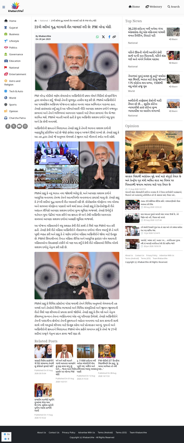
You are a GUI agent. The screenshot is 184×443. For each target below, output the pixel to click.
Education (15, 61)
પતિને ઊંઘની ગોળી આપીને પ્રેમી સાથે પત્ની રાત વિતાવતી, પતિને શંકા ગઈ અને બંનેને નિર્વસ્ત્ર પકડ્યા (147, 56)
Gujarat (13, 28)
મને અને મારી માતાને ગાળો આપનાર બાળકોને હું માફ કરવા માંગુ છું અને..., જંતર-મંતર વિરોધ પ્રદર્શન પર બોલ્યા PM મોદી (66, 367)
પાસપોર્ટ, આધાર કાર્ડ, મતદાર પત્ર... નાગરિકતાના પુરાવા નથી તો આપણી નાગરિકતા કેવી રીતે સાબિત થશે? (160, 242)
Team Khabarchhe (160, 258)
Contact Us (139, 255)
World (12, 98)
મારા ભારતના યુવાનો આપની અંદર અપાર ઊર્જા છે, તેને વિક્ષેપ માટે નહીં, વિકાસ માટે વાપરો (160, 216)
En (8, 434)
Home (136, 7)
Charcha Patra (17, 118)
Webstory (155, 7)
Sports (13, 105)
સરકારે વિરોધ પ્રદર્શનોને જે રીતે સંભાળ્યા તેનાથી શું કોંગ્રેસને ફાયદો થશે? (44, 363)
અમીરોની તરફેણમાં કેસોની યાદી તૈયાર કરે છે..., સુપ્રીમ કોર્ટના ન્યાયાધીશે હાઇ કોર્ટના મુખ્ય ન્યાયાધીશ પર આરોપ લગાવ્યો (144, 106)
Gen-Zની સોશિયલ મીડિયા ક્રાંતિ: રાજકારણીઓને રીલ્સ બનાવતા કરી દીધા (160, 203)
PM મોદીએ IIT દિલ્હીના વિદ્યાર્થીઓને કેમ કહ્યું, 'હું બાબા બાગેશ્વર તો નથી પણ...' (108, 365)
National (14, 68)
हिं (8, 439)
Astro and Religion (12, 83)
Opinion (13, 111)
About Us (129, 255)
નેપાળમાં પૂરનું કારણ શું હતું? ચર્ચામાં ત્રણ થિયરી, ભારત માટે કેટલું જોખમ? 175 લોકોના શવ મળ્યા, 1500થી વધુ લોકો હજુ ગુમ (147, 81)
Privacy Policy (151, 255)
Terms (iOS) (146, 258)
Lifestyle (14, 41)
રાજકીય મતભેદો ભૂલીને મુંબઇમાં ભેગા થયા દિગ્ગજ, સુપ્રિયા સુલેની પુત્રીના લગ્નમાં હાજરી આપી (44, 405)
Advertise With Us (166, 255)
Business (14, 34)
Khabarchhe (45, 36)
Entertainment (17, 74)
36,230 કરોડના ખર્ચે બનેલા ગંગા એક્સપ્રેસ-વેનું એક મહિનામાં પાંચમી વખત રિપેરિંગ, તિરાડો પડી (146, 32)
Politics (13, 47)
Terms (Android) (132, 258)
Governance (16, 54)
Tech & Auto (16, 91)
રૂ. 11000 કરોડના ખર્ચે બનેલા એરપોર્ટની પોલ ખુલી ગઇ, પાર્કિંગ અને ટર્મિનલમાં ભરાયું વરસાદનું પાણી (87, 366)
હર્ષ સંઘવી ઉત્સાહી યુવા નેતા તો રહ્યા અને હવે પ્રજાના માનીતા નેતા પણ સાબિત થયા (161, 229)
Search (175, 7)
